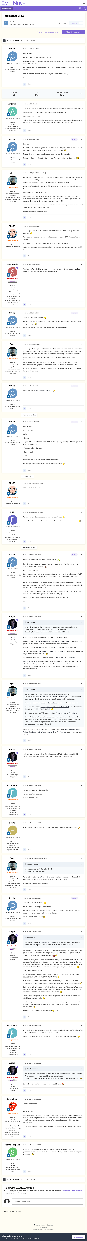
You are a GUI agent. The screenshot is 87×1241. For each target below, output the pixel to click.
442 (13, 122)
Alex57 (12, 226)
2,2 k (13, 285)
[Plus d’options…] (81, 49)
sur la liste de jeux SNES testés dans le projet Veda (51, 641)
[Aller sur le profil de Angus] (12, 624)
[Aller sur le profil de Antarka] (12, 111)
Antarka (12, 104)
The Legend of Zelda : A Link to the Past (52, 651)
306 (13, 841)
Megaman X (50, 732)
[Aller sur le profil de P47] (12, 520)
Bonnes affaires (30, 24)
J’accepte (79, 1237)
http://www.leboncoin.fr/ (44, 390)
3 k (13, 244)
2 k (13, 638)
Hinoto (12, 823)
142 (13, 1163)
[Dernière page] (21, 40)
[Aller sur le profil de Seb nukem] (12, 1106)
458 (13, 67)
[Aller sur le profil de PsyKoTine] (12, 793)
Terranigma (71, 657)
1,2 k (13, 1117)
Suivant (16, 40)
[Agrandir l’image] (65, 150)
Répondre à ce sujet (73, 32)
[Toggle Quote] (26, 622)
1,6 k (13, 191)
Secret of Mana (59, 657)
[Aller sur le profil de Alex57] (12, 233)
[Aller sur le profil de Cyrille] (6, 23)
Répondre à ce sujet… (23, 1201)
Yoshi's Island (61, 732)
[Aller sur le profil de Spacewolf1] (12, 272)
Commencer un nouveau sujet (47, 32)
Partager (63, 23)
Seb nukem (12, 1099)
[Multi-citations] (24, 84)
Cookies (50, 1225)
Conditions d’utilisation (32, 1238)
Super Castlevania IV (30, 661)
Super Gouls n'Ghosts (44, 877)
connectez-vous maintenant (72, 1191)
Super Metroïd (69, 729)
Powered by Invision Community (43, 1229)
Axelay (41, 647)
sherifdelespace (12, 1145)
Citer (29, 84)
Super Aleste (50, 647)
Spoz (12, 173)
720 (13, 804)
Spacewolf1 (12, 264)
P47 (12, 512)
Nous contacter (39, 1225)
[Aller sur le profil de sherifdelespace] (12, 1152)
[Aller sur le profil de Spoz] (12, 180)
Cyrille (15, 22)
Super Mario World (38, 732)
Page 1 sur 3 (30, 40)
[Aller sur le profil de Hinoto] (12, 830)
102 (13, 531)
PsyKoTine (12, 785)
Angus (12, 616)
